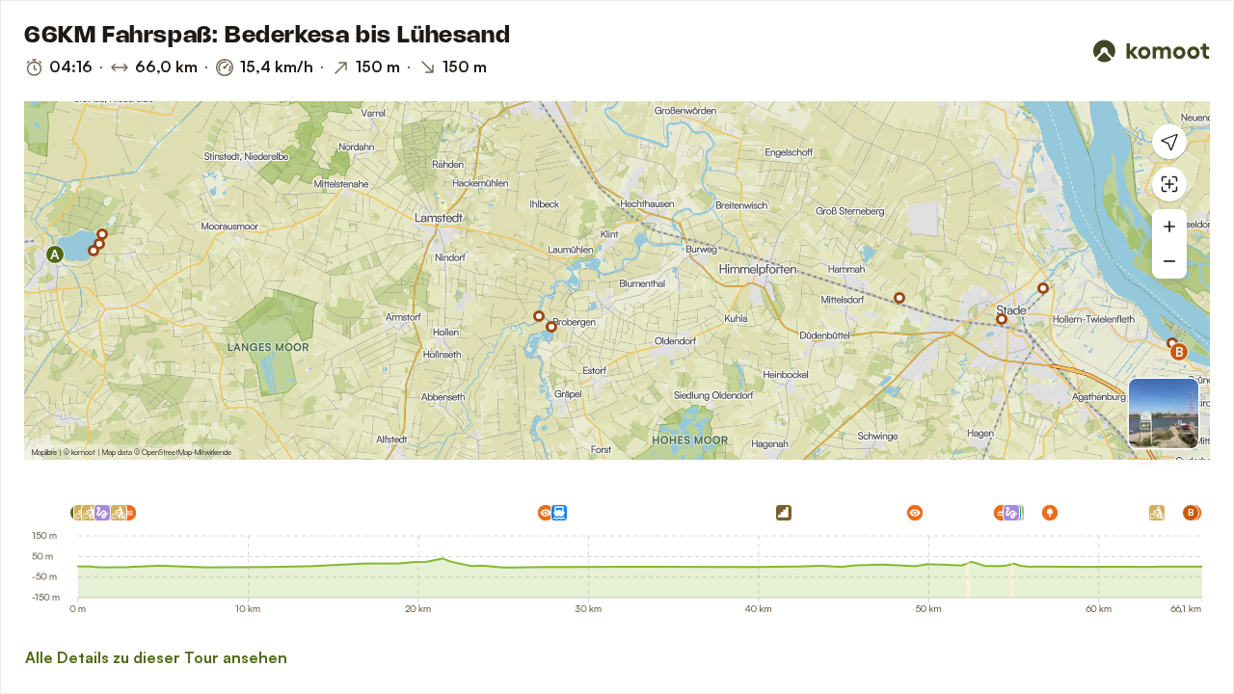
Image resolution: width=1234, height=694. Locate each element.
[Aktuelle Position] (1169, 141)
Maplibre (44, 452)
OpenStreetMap (167, 452)
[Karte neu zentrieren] (1169, 184)
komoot (83, 452)
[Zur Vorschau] (1163, 413)
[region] (617, 280)
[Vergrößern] (1169, 226)
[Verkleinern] (1169, 261)
